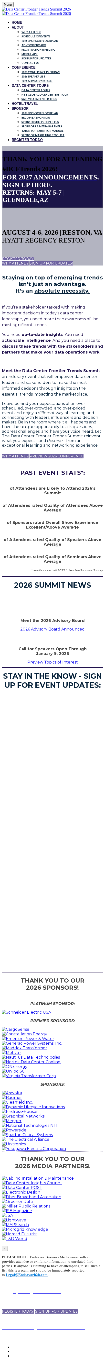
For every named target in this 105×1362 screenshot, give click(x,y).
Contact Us (30, 62)
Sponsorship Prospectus (40, 121)
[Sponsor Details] (26, 1012)
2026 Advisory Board (36, 80)
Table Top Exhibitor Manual (42, 130)
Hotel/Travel (25, 103)
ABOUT (18, 27)
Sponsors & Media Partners (41, 126)
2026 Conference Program (40, 72)
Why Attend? (31, 31)
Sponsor (20, 108)
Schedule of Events (36, 36)
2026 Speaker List (33, 76)
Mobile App (29, 53)
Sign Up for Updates (36, 58)
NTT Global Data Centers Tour (44, 94)
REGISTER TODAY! (27, 139)
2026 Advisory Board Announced (52, 629)
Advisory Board (33, 45)
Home (17, 22)
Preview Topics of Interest (52, 662)
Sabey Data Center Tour (39, 98)
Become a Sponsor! (35, 117)
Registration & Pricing (38, 49)
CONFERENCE (23, 67)
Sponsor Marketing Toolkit (42, 135)
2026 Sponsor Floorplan (39, 40)
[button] (18, 259)
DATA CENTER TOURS (30, 85)
